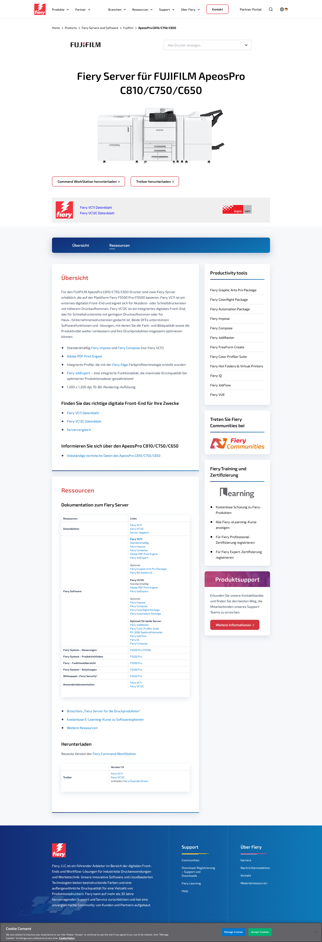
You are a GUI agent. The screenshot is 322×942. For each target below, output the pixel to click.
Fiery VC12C (137, 528)
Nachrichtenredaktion (255, 867)
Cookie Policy (67, 938)
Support (164, 9)
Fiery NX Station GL (141, 572)
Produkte (58, 9)
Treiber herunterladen (153, 181)
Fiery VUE (217, 394)
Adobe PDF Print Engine (84, 356)
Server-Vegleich (139, 532)
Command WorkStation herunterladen (87, 181)
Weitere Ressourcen (82, 728)
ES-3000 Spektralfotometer (146, 632)
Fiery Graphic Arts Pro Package (233, 290)
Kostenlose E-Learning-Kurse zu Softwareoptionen (105, 719)
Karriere (246, 860)
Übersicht (80, 245)
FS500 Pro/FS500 (140, 649)
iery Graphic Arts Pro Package (149, 568)
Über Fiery (188, 9)
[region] (161, 932)
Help (185, 891)
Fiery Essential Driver (135, 781)
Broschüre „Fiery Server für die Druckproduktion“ (103, 711)
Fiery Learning (191, 883)
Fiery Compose (221, 328)
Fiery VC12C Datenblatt (97, 213)
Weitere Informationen (233, 625)
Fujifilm (128, 27)
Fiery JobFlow (220, 385)
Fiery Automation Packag (145, 613)
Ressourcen (140, 9)
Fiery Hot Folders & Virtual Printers (236, 366)
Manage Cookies (233, 931)
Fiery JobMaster (222, 337)
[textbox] (207, 45)
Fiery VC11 (136, 525)
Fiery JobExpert (78, 373)
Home (56, 27)
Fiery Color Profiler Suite (228, 356)
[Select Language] (284, 9)
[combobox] (207, 45)
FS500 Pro (136, 656)
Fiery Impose (220, 318)
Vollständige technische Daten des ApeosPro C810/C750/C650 (113, 455)
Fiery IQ (134, 639)
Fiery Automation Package (230, 309)
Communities (190, 860)
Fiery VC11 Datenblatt (96, 207)
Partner (80, 9)
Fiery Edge (120, 364)
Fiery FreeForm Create (227, 347)
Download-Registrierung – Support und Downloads (198, 871)
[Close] (316, 932)
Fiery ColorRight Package (229, 299)
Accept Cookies (260, 931)
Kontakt (217, 9)
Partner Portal (250, 9)
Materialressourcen (254, 883)
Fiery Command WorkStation (114, 754)
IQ (220, 375)
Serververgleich (79, 430)
